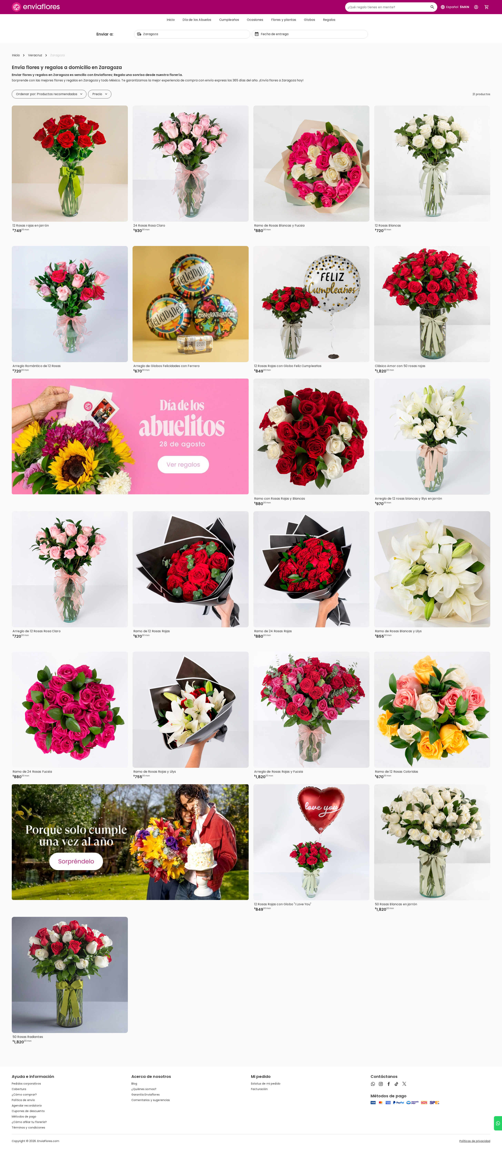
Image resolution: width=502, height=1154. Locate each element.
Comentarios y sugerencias (150, 1100)
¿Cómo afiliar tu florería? (29, 1122)
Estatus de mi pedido (265, 1084)
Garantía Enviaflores (145, 1095)
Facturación (259, 1089)
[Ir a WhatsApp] (498, 1123)
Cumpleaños (229, 19)
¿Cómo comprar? (24, 1095)
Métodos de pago (24, 1116)
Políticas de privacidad (474, 1141)
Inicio (171, 19)
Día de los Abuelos (197, 19)
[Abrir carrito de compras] (486, 7)
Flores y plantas (283, 19)
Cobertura (19, 1089)
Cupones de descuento (28, 1111)
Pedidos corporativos (26, 1084)
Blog (134, 1084)
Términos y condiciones (28, 1127)
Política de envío (23, 1100)
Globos (309, 19)
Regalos (329, 19)
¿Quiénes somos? (143, 1089)
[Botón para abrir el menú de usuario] (476, 7)
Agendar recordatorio (27, 1106)
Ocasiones (255, 19)
